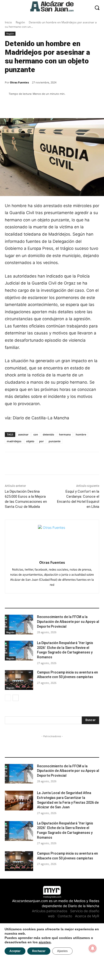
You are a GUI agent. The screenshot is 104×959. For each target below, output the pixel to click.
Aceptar (15, 951)
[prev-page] (8, 698)
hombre (81, 434)
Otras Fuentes (19, 82)
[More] (88, 106)
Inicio (8, 22)
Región (20, 22)
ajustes (45, 942)
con (35, 434)
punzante (54, 441)
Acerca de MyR (87, 916)
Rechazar (38, 951)
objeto (30, 441)
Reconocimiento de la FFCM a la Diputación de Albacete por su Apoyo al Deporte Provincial (68, 621)
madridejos (14, 441)
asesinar (23, 434)
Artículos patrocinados (49, 911)
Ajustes (62, 951)
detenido (48, 434)
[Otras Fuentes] (52, 539)
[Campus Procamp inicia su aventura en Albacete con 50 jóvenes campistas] (19, 680)
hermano (65, 434)
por (41, 441)
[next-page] (16, 698)
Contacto (65, 916)
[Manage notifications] (93, 948)
